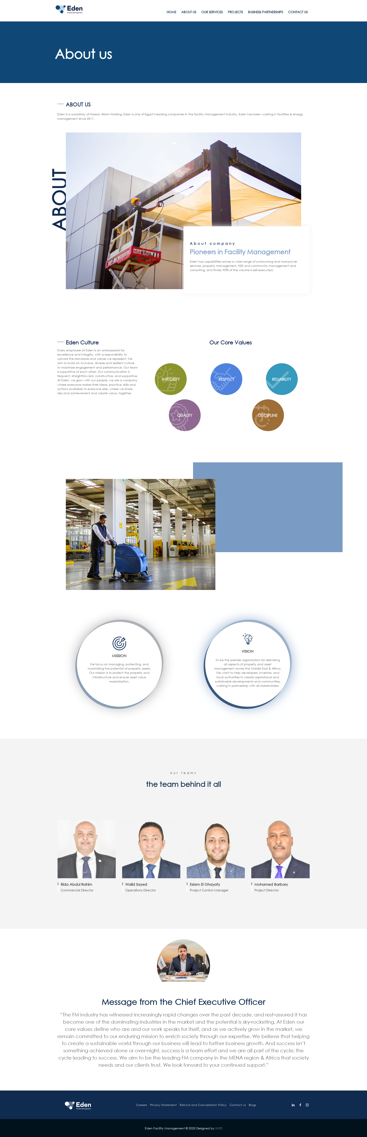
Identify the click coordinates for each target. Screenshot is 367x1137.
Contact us (298, 12)
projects (235, 12)
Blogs (252, 1105)
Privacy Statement (163, 1105)
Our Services (212, 12)
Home (171, 12)
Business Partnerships (265, 12)
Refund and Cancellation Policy (203, 1105)
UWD (218, 1128)
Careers (141, 1105)
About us (188, 12)
